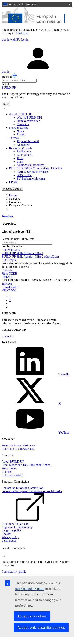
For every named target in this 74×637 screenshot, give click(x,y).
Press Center (9, 468)
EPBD (13, 182)
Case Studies (24, 154)
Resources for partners (15, 523)
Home (13, 195)
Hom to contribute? (28, 120)
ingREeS (7, 283)
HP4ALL (7, 276)
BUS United (24, 175)
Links (20, 161)
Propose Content (12, 188)
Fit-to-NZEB (9, 273)
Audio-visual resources (30, 165)
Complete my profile (14, 571)
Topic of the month (28, 141)
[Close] (3, 556)
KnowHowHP (10, 287)
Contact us (23, 124)
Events (21, 134)
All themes (23, 144)
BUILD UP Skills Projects (32, 171)
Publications (24, 151)
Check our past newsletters (18, 448)
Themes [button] (14, 137)
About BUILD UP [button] (20, 114)
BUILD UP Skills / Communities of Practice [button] (35, 168)
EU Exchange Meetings (31, 178)
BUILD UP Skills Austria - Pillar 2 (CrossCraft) (30, 256)
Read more (22, 33)
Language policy (12, 530)
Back (6, 104)
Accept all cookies (31, 616)
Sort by (6, 246)
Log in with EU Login (15, 39)
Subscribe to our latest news (18, 445)
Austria (7, 216)
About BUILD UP (13, 461)
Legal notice (9, 540)
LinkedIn (63, 374)
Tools (20, 158)
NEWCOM (9, 290)
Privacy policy (10, 537)
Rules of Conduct (12, 475)
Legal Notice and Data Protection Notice (26, 464)
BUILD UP (9, 87)
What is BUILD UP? (29, 117)
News (20, 131)
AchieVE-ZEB (11, 249)
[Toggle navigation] (3, 108)
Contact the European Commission (22, 487)
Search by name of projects (18, 238)
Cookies (6, 471)
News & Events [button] (18, 127)
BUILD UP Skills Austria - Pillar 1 (22, 253)
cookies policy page (29, 588)
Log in (5, 71)
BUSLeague (9, 260)
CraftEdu (7, 270)
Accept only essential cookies (41, 627)
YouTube (63, 432)
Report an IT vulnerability (17, 527)
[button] (14, 75)
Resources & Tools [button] (20, 148)
